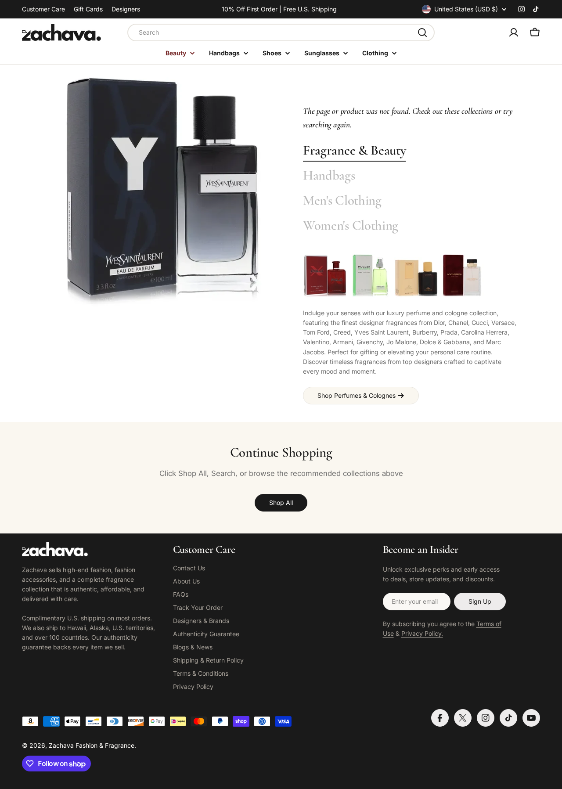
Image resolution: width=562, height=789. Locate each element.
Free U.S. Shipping (310, 9)
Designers (126, 9)
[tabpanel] (410, 329)
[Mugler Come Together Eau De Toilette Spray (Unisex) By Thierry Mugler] (371, 276)
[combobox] (281, 32)
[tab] (354, 151)
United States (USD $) (466, 9)
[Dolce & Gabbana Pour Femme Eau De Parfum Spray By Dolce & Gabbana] (462, 276)
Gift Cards (88, 9)
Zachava (61, 745)
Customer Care (43, 9)
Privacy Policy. (422, 633)
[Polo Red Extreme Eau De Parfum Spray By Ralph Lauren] (325, 276)
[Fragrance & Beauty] (162, 191)
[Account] (513, 32)
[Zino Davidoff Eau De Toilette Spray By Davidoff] (416, 276)
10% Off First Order (249, 9)
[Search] (422, 32)
